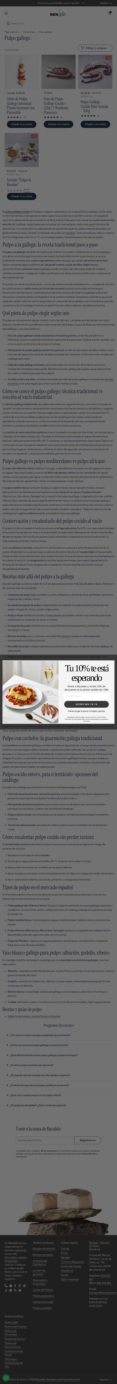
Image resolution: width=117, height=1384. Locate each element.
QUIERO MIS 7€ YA (87, 704)
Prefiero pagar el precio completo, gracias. (86, 711)
